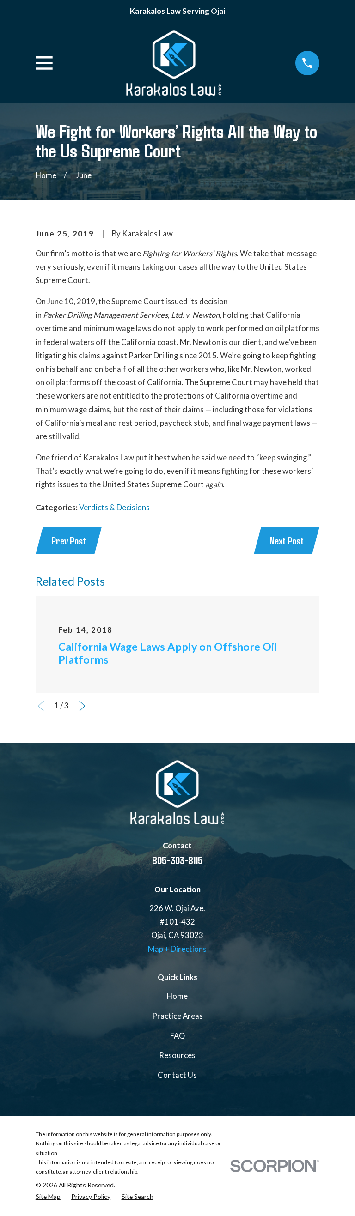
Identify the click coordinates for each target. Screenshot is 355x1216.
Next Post (286, 540)
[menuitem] (48, 1196)
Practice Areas (177, 1016)
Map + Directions (177, 949)
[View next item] (82, 706)
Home (177, 996)
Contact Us (177, 1075)
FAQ (177, 1036)
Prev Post (68, 540)
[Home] (173, 63)
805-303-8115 (177, 860)
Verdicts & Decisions (114, 507)
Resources (177, 1055)
